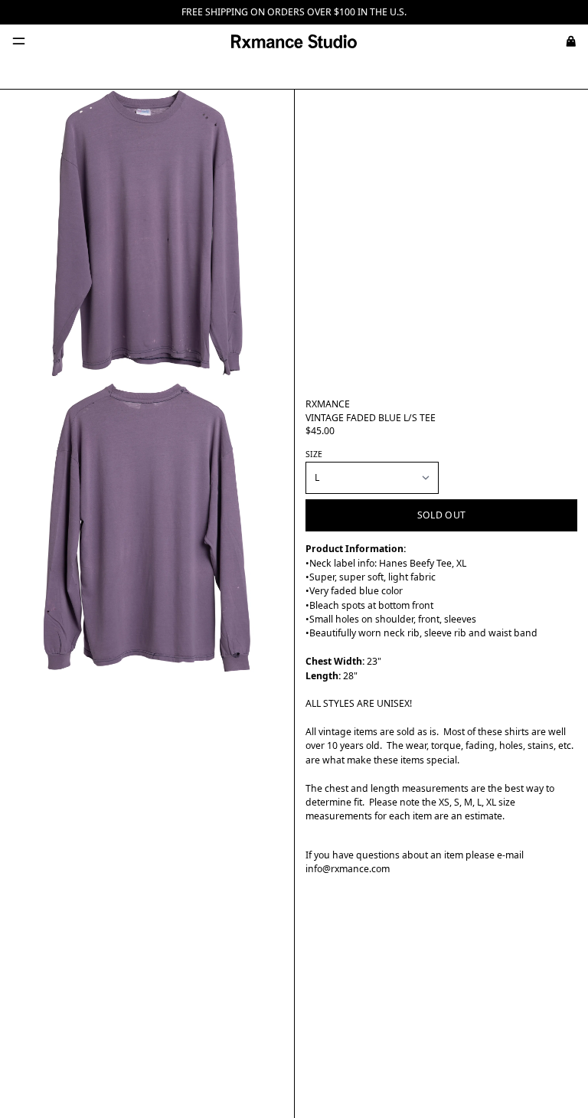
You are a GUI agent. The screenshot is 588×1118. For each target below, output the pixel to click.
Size (313, 454)
